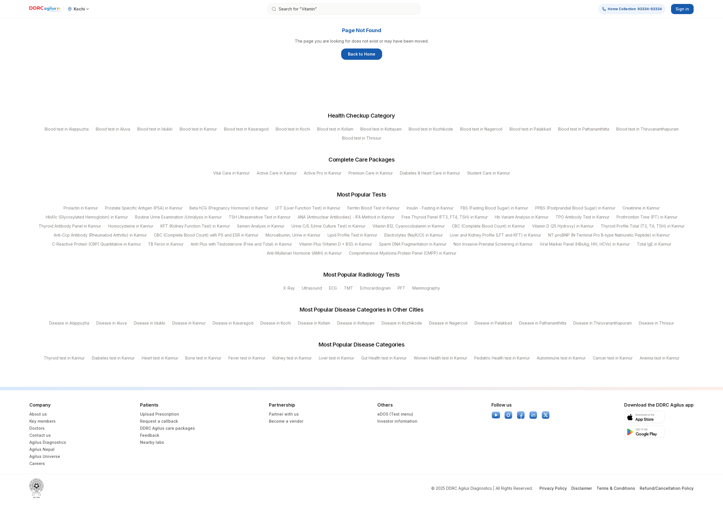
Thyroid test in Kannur (64, 358)
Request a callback (159, 421)
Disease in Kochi (275, 323)
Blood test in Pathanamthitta (583, 129)
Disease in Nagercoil (448, 323)
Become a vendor (286, 421)
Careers (37, 463)
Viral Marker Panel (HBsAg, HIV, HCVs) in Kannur (585, 244)
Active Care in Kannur (277, 173)
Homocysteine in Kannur (130, 226)
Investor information (397, 421)
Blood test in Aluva (113, 129)
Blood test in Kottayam (381, 129)
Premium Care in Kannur (371, 173)
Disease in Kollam (314, 323)
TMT (348, 288)
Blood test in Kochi (293, 129)
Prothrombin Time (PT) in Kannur (647, 217)
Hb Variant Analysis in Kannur (521, 217)
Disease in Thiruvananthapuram (602, 323)
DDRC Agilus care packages (167, 428)
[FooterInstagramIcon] (508, 415)
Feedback (149, 435)
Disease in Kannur (189, 323)
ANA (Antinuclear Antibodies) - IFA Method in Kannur (346, 217)
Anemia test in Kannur (660, 358)
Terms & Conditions (615, 488)
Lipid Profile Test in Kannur (352, 235)
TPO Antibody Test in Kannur (582, 217)
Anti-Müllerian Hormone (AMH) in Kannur (304, 253)
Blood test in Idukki (155, 129)
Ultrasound (312, 288)
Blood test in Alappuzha (67, 129)
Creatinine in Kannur (641, 208)
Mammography (426, 288)
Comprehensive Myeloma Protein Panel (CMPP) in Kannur (402, 253)
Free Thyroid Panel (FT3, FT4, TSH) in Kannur (445, 217)
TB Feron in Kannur (166, 244)
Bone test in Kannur (203, 358)
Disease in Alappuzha (69, 323)
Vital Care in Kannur (231, 173)
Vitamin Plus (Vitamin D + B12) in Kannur (335, 244)
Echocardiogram (375, 288)
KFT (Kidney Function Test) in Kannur (195, 226)
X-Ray (289, 288)
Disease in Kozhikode (402, 323)
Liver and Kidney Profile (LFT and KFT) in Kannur (495, 235)
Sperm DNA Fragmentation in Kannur (413, 244)
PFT (401, 288)
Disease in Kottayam (355, 323)
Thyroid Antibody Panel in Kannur (70, 226)
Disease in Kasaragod (233, 323)
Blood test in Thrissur (361, 138)
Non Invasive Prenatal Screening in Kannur (493, 244)
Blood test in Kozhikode (431, 129)
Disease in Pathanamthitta (542, 323)
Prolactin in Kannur (81, 208)
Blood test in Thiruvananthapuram (647, 129)
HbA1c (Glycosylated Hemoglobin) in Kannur (87, 217)
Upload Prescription (159, 414)
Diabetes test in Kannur (113, 358)
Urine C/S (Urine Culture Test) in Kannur (328, 226)
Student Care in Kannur (488, 173)
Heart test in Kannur (160, 358)
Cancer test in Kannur (613, 358)
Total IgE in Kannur (654, 244)
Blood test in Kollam (335, 129)
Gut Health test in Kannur (384, 358)
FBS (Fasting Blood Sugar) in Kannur (494, 208)
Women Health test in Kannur (440, 358)
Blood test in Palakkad (530, 129)
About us (38, 414)
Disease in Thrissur (656, 323)
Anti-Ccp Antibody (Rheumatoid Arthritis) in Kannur (100, 235)
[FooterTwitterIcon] (545, 415)
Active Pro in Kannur (322, 173)
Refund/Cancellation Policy (667, 488)
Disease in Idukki (149, 323)
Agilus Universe (44, 456)
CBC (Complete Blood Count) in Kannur (488, 226)
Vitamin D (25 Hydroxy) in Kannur (563, 226)
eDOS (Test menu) (395, 414)
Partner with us (284, 414)
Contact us (40, 435)
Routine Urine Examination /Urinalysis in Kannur (178, 217)
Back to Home (361, 54)
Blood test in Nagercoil (481, 129)
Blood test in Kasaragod (246, 129)
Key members (42, 421)
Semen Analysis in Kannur (260, 226)
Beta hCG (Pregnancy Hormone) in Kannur (229, 208)
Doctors (37, 428)
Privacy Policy (553, 488)
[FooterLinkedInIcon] (533, 415)
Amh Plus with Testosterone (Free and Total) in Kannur (241, 244)
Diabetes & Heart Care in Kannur (430, 173)
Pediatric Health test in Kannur (502, 358)
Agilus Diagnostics (47, 442)
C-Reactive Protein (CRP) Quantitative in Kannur (96, 244)
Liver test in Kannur (336, 358)
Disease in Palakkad (493, 323)
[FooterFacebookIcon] (520, 415)
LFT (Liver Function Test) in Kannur (307, 208)
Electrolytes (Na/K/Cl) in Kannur (413, 235)
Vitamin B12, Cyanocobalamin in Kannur (409, 226)
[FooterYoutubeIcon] (495, 415)
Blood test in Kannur (198, 129)
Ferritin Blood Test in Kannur (373, 208)
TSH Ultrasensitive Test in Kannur (260, 217)
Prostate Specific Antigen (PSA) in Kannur (143, 208)
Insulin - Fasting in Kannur (430, 208)
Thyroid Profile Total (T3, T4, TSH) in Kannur (643, 226)
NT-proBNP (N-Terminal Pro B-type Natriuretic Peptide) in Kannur (609, 235)
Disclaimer (581, 488)
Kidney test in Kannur (292, 358)
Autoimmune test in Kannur (561, 358)
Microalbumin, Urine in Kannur (293, 235)
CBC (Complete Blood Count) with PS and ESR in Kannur (206, 235)
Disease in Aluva (111, 323)
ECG (333, 288)
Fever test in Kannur (246, 358)
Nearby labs (152, 442)
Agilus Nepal (42, 449)
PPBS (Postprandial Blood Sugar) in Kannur (575, 208)
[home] (44, 9)
